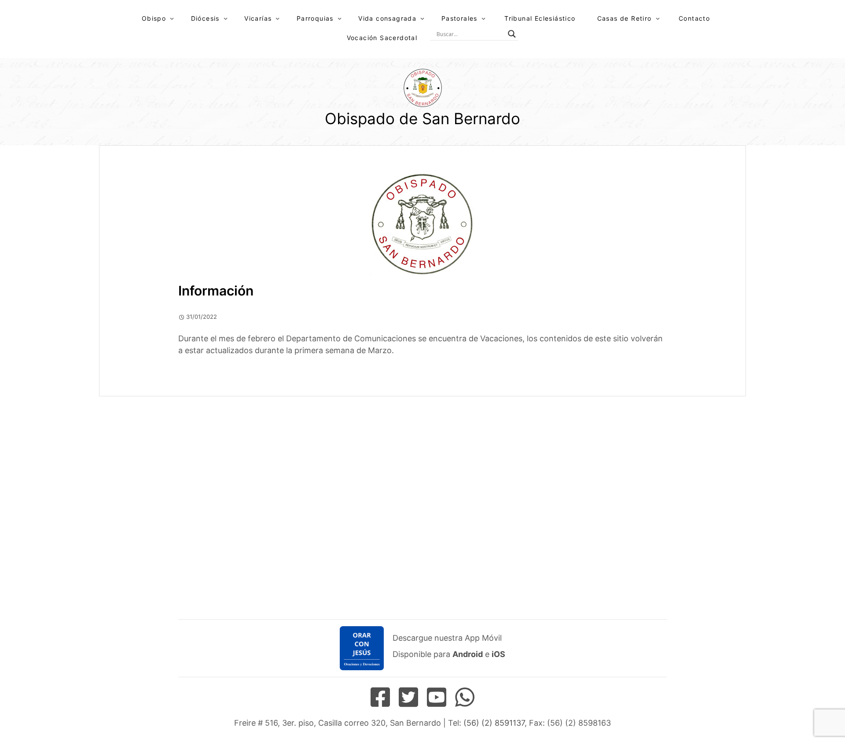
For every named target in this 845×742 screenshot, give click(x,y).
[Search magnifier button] (512, 34)
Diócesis (205, 18)
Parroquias (315, 18)
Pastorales (459, 18)
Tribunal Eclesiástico (539, 18)
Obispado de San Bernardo (422, 118)
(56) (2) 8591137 (494, 722)
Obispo (154, 18)
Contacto (694, 18)
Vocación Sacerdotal (382, 37)
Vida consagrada (387, 18)
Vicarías (258, 18)
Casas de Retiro (624, 18)
